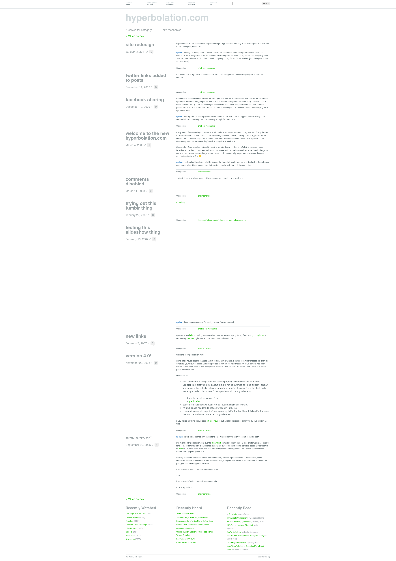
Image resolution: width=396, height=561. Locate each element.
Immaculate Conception (237, 517)
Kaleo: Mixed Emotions (186, 542)
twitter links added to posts (146, 77)
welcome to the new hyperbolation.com (147, 135)
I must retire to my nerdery (209, 220)
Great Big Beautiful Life (236, 542)
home (129, 3)
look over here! (226, 220)
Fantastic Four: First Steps (136, 524)
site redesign (140, 44)
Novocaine (130, 539)
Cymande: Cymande (185, 528)
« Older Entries (135, 36)
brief (200, 68)
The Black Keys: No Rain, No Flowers (192, 517)
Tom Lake (233, 514)
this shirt (190, 338)
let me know (212, 420)
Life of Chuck (131, 528)
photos (201, 328)
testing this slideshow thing (143, 229)
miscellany (180, 202)
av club (152, 3)
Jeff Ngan (138, 557)
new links (136, 336)
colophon (170, 3)
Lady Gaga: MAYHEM (185, 538)
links (191, 335)
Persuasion (130, 535)
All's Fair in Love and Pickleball (240, 525)
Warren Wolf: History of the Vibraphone (192, 524)
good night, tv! (258, 335)
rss (213, 3)
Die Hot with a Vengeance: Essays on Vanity (245, 535)
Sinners (129, 531)
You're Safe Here (234, 532)
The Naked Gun (132, 517)
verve (181, 448)
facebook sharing (145, 99)
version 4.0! (138, 355)
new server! (139, 437)
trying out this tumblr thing (141, 205)
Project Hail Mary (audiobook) (239, 521)
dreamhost (216, 442)
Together (129, 521)
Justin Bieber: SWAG (185, 513)
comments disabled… (137, 181)
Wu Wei (129, 557)
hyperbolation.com (167, 17)
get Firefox (194, 401)
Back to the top (264, 557)
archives (191, 3)
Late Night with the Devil (136, 513)
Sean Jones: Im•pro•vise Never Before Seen (194, 521)
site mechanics (209, 68)
